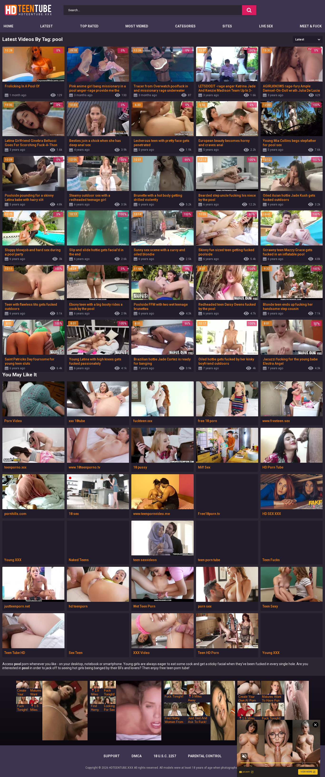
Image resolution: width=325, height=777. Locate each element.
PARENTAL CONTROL (205, 756)
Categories (185, 26)
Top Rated (89, 26)
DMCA (137, 756)
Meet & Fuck (311, 26)
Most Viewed (136, 26)
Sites (227, 26)
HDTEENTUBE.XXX (121, 767)
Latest (46, 26)
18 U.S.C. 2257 (164, 756)
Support (111, 756)
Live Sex (266, 26)
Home (8, 26)
